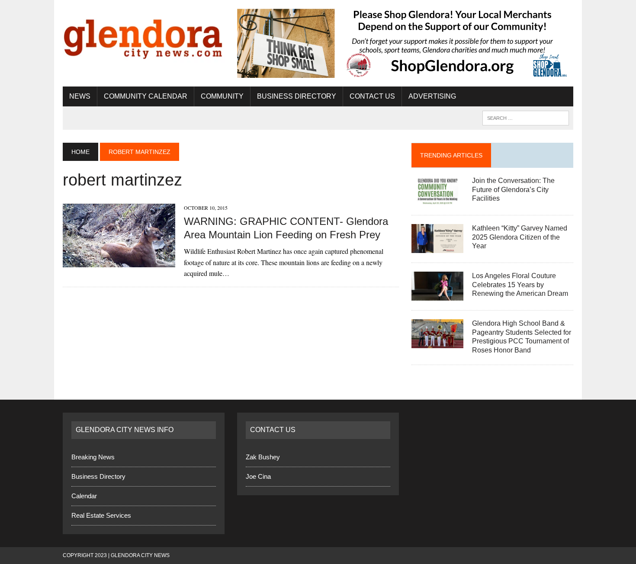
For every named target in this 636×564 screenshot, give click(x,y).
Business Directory (296, 96)
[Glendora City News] (144, 36)
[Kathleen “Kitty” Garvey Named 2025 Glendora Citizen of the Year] (437, 247)
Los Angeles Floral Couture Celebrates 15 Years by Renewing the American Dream (520, 285)
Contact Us (372, 96)
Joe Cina (258, 476)
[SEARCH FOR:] (525, 117)
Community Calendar (145, 96)
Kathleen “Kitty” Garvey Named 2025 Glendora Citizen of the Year (519, 237)
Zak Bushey (263, 457)
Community (222, 96)
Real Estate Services (101, 515)
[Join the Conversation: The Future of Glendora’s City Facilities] (437, 199)
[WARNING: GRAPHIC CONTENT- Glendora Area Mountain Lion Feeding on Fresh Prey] (119, 261)
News (79, 96)
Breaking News (93, 457)
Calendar (84, 496)
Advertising (432, 96)
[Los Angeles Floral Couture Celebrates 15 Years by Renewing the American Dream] (437, 294)
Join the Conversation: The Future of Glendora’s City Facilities (513, 189)
